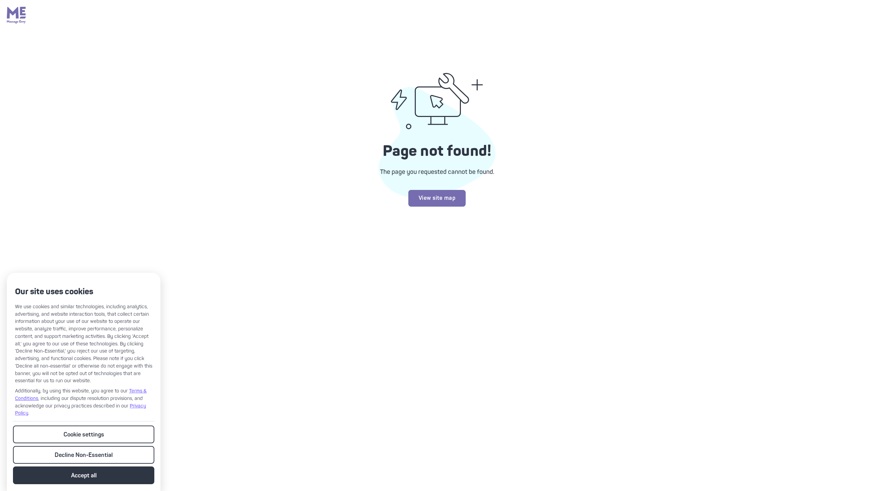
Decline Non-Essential (84, 455)
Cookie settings (84, 434)
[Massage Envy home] (16, 21)
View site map (437, 198)
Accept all (84, 475)
